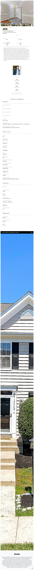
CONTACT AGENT (17, 93)
